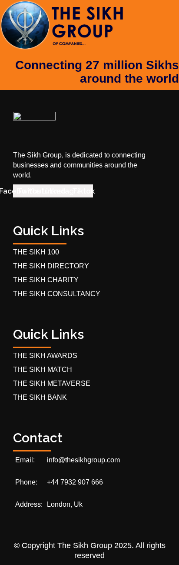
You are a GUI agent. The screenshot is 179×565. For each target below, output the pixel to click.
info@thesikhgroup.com (83, 460)
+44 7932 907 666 (75, 482)
